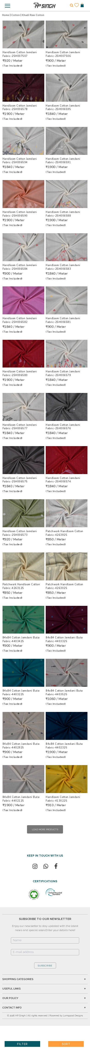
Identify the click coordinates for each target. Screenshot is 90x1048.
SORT (66, 1044)
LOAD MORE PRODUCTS (45, 829)
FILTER (22, 1044)
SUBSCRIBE (45, 965)
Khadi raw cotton (33, 15)
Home (5, 15)
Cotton (15, 15)
